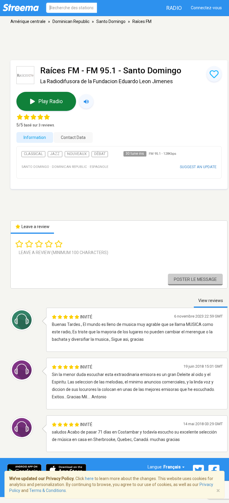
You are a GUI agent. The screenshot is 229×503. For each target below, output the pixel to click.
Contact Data (73, 137)
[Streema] (21, 7)
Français (172, 467)
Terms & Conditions (47, 490)
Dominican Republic (70, 21)
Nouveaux (77, 154)
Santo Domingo (111, 21)
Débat (100, 154)
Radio (174, 8)
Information (35, 137)
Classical (33, 154)
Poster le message (195, 279)
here (89, 478)
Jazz (55, 154)
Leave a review (35, 226)
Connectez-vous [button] (206, 7)
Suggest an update (198, 167)
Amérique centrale (28, 21)
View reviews (210, 300)
